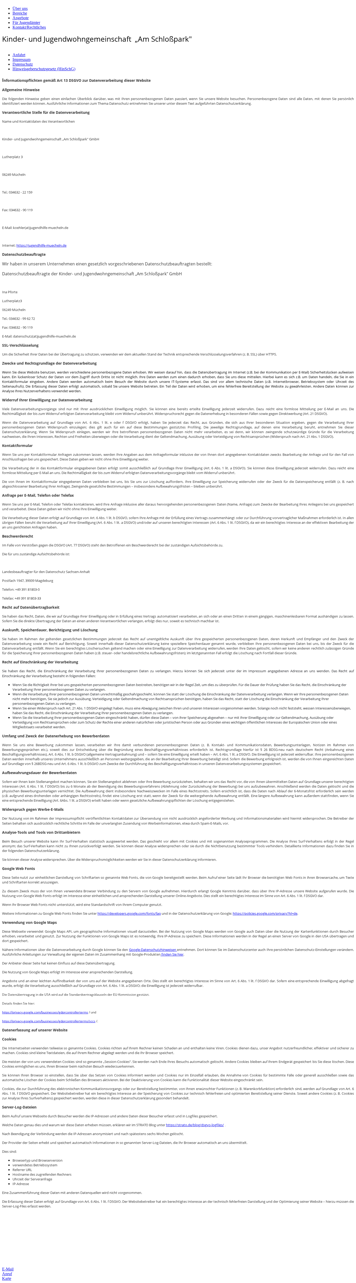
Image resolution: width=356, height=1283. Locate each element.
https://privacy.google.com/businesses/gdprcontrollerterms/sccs (48, 1021)
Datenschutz (23, 64)
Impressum (21, 59)
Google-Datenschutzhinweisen (153, 949)
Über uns (20, 8)
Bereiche (20, 13)
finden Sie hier (172, 954)
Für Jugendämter (26, 22)
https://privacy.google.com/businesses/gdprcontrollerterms (45, 1012)
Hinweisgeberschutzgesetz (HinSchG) (44, 69)
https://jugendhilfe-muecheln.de (41, 245)
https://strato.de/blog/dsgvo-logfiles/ (195, 1125)
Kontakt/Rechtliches (29, 27)
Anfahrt (19, 55)
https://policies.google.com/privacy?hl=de (265, 913)
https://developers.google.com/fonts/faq (129, 913)
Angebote (21, 18)
